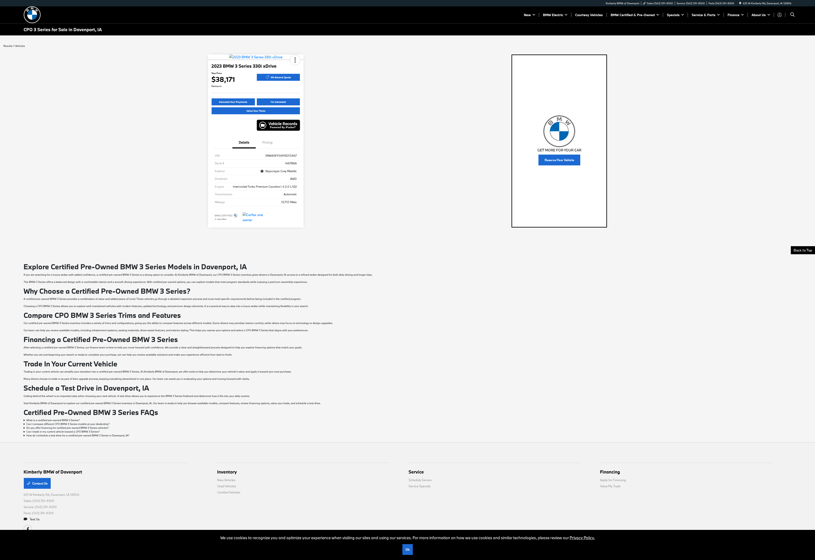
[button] (295, 60)
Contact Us (40, 483)
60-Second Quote (281, 77)
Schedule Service (420, 480)
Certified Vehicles (228, 492)
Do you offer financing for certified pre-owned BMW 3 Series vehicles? (67, 427)
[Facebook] (28, 529)
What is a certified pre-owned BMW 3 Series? (53, 420)
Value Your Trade (255, 110)
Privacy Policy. (582, 537)
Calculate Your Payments (233, 101)
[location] (740, 3)
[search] (792, 15)
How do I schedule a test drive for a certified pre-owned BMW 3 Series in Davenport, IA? (77, 435)
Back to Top (803, 250)
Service (416, 472)
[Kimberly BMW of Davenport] (60, 14)
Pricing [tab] (267, 142)
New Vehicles (226, 480)
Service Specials (419, 486)
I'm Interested (278, 101)
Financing (610, 472)
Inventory (227, 472)
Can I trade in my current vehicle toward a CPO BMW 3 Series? (63, 431)
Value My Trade (610, 486)
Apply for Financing (613, 480)
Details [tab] (244, 142)
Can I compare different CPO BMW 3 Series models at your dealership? (68, 424)
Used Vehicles (226, 486)
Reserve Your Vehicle (559, 160)
